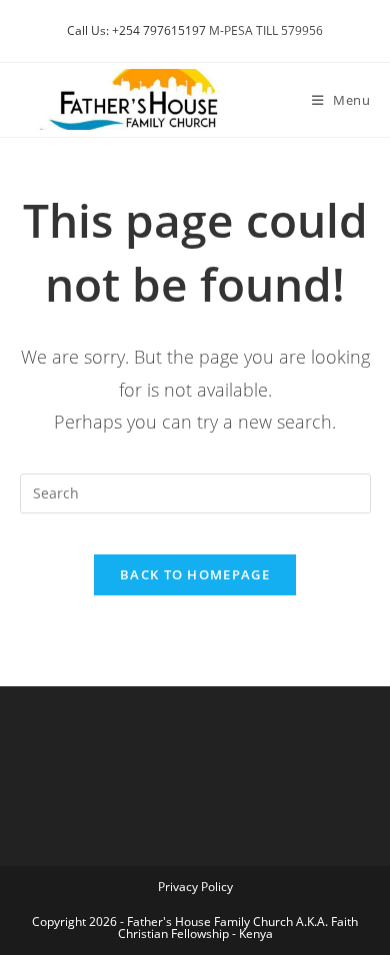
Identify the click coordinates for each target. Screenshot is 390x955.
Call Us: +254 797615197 (136, 30)
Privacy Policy (195, 886)
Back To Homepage (195, 574)
